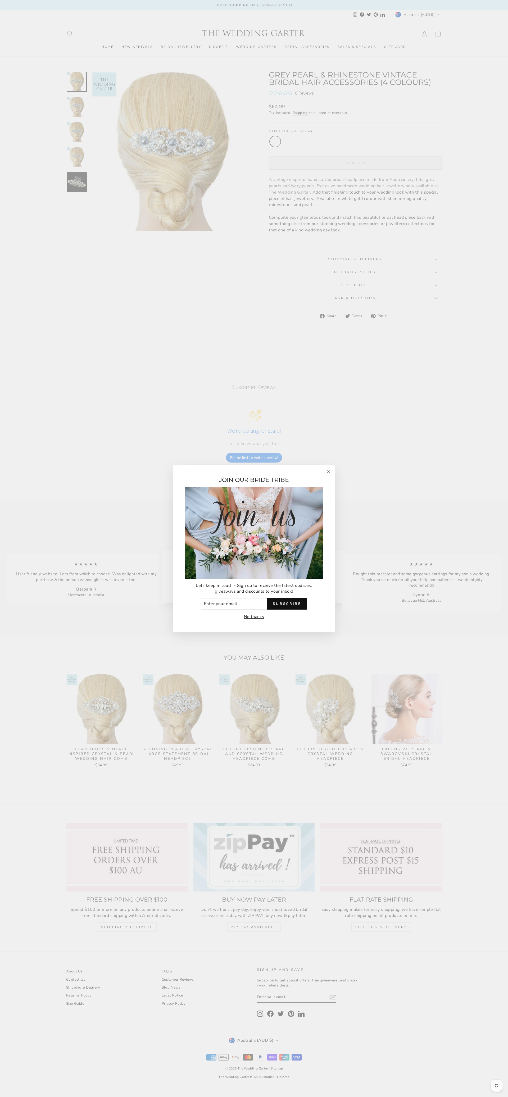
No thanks (254, 617)
